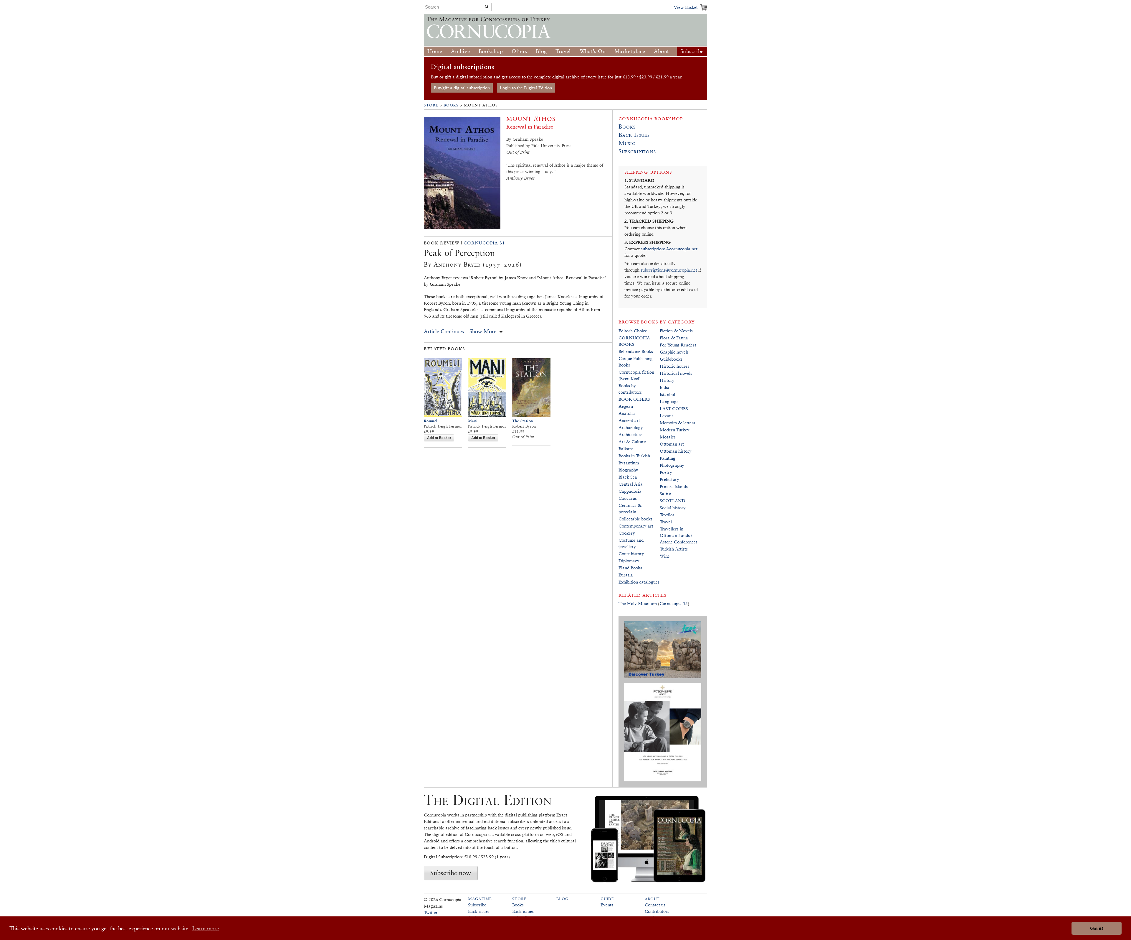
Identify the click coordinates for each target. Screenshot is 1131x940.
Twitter (431, 912)
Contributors (657, 911)
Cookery (627, 532)
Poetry (666, 472)
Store (431, 105)
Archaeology (631, 427)
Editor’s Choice (633, 330)
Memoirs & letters (677, 422)
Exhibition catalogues (639, 581)
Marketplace (629, 51)
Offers (519, 51)
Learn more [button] (205, 928)
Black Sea (628, 476)
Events (607, 904)
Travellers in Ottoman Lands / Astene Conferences (678, 535)
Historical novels (676, 373)
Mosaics (668, 436)
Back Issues (634, 134)
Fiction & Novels (676, 330)
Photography (672, 465)
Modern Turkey (674, 429)
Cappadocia (630, 491)
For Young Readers (678, 344)
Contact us (655, 904)
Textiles (667, 514)
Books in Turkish (634, 455)
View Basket (686, 7)
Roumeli (431, 421)
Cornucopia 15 (673, 603)
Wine (665, 555)
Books (451, 105)
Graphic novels (674, 351)
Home (434, 51)
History (667, 380)
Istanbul (667, 394)
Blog (541, 51)
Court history (631, 553)
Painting (667, 458)
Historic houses (674, 366)
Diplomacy (629, 560)
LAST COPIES (674, 408)
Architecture (630, 434)
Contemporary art (636, 525)
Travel (563, 51)
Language (669, 401)
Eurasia (626, 574)
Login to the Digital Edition (526, 87)
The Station (522, 421)
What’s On (593, 51)
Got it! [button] (1096, 928)
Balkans (626, 448)
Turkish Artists (674, 548)
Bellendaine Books (636, 351)
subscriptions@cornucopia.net (669, 248)
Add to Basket (439, 437)
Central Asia (631, 484)
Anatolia (627, 413)
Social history (673, 507)
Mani (473, 421)
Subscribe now (450, 873)
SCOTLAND (672, 500)
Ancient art (629, 420)
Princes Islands (674, 486)
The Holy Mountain (638, 603)
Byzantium (629, 462)
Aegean (626, 406)
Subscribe (692, 51)
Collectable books (635, 518)
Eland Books (630, 567)
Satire (665, 493)
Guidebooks (671, 358)
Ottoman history (676, 450)
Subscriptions (637, 151)
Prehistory (669, 479)
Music (627, 143)
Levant (666, 415)
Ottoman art (672, 443)
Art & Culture (632, 441)
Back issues (479, 911)
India (664, 387)
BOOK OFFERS (634, 399)
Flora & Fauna (674, 337)
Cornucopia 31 (484, 242)
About (661, 51)
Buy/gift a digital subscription (462, 87)
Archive (460, 51)
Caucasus (628, 498)
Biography (628, 469)
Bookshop (491, 51)
